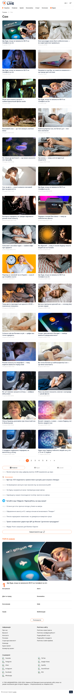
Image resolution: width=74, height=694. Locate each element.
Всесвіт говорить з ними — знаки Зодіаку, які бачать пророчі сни (54, 422)
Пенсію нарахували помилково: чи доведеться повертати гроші (29, 516)
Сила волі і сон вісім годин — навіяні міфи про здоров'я (17, 246)
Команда (5, 643)
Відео (54, 8)
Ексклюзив (6, 604)
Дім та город (6, 596)
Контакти (5, 635)
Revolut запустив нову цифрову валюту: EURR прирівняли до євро (30, 472)
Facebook (8, 672)
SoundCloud (45, 668)
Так (71, 692)
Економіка (29, 8)
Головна (4, 12)
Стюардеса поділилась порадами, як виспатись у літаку (15, 451)
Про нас (5, 630)
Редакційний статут (43, 635)
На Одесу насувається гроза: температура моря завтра (26, 490)
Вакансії (5, 633)
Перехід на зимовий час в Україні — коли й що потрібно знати (18, 276)
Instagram (8, 668)
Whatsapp (8, 675)
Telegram (8, 662)
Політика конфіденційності (46, 633)
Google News (45, 662)
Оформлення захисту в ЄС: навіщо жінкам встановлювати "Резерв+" (31, 511)
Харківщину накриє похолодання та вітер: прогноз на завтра (28, 495)
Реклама (5, 638)
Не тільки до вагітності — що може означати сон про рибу (18, 159)
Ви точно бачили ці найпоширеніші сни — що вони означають (53, 363)
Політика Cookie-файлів (45, 641)
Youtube (8, 658)
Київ (38, 604)
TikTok (43, 658)
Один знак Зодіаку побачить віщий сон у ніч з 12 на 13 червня (54, 451)
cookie (14, 692)
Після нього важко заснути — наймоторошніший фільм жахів (14, 100)
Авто (38, 588)
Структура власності (9, 641)
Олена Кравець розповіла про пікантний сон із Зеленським (18, 422)
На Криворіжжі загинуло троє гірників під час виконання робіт (29, 485)
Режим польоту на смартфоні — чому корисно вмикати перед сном (16, 363)
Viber (7, 665)
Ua (65, 3)
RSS (42, 672)
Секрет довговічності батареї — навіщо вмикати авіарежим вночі (52, 334)
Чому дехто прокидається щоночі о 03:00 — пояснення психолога (18, 305)
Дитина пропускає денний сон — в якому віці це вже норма (55, 305)
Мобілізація (41, 612)
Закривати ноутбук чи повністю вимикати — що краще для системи (54, 71)
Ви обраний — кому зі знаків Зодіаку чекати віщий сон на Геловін (54, 246)
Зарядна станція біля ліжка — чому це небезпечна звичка (52, 217)
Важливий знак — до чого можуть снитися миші (18, 130)
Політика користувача (44, 630)
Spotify (43, 665)
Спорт (37, 8)
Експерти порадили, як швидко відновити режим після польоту (17, 217)
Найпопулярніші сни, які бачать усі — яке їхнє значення (53, 130)
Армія (22, 8)
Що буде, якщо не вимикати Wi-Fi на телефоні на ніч (15, 42)
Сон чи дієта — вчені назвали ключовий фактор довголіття (17, 188)
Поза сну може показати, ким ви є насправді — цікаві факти (54, 393)
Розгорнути (37, 620)
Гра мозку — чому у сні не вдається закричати (51, 159)
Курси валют (6, 646)
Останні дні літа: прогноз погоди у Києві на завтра (24, 506)
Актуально (6, 588)
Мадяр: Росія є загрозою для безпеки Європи (22, 527)
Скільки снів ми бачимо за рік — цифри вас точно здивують (18, 334)
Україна (6, 8)
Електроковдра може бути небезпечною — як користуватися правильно (54, 42)
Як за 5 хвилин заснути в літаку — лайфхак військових (18, 393)
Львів (4, 612)
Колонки (45, 8)
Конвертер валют (8, 648)
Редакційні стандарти (44, 638)
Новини (14, 8)
